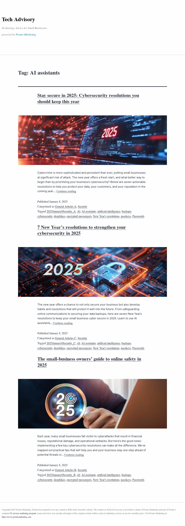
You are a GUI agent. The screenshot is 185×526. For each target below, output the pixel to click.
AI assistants (89, 211)
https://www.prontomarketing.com (16, 516)
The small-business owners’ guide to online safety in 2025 (89, 361)
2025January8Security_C (61, 343)
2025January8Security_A (61, 211)
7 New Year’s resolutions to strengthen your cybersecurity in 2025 (81, 230)
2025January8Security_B (61, 475)
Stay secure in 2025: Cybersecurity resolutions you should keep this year (88, 98)
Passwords (138, 216)
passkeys (126, 216)
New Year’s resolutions (106, 216)
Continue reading (66, 191)
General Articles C (65, 338)
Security (82, 206)
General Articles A (65, 206)
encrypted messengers (79, 216)
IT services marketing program (23, 513)
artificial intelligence (108, 211)
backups (126, 211)
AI (78, 211)
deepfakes (59, 216)
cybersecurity (44, 216)
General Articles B (65, 470)
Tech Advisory (18, 19)
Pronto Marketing (26, 34)
